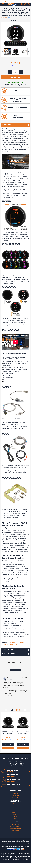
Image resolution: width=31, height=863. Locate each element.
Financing (15, 832)
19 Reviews (11, 739)
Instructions (8, 654)
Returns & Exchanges (15, 828)
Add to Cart (8, 744)
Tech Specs (7, 650)
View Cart (15, 793)
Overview (6, 125)
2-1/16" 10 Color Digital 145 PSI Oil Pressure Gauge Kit (23, 733)
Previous (2, 52)
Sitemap (15, 835)
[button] (15, 670)
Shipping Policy (15, 830)
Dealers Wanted (15, 810)
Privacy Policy (15, 814)
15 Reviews (26, 739)
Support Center (15, 824)
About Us (15, 803)
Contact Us (15, 806)
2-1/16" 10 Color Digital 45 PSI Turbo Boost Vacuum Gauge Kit (8, 733)
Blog (15, 818)
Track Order (15, 797)
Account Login (15, 795)
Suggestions (15, 816)
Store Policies (15, 812)
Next (29, 52)
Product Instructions (15, 826)
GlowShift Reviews (15, 808)
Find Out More (11, 771)
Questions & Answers (15, 662)
